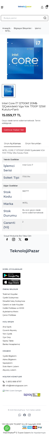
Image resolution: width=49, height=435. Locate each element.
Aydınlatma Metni (10, 312)
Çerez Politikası (9, 315)
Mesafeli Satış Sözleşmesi (14, 301)
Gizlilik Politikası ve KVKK (13, 308)
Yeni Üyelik (7, 334)
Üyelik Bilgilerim (10, 356)
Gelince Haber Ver (14, 129)
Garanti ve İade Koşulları (13, 305)
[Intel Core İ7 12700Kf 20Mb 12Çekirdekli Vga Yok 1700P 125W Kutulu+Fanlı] (24, 59)
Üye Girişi (7, 337)
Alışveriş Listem (9, 370)
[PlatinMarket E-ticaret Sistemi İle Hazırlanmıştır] (13, 427)
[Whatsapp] (7, 428)
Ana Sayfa (7, 327)
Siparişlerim (8, 363)
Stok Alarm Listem (11, 366)
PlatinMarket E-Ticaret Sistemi (17, 433)
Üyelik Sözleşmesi (10, 298)
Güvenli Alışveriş (10, 330)
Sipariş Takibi (8, 341)
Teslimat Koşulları (10, 294)
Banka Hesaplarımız (11, 344)
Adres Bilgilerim (9, 359)
